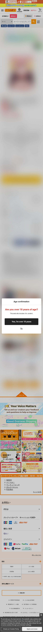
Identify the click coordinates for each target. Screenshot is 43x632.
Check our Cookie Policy (11, 629)
